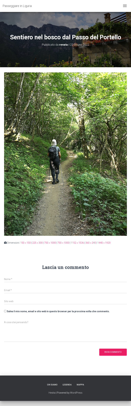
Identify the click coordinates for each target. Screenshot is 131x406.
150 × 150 (25, 242)
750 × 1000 (50, 242)
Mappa (80, 385)
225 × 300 (37, 242)
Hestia (52, 392)
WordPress (76, 392)
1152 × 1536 (77, 242)
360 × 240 (90, 242)
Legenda (67, 385)
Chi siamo (52, 385)
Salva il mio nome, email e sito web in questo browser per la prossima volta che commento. (58, 311)
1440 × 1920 (104, 242)
